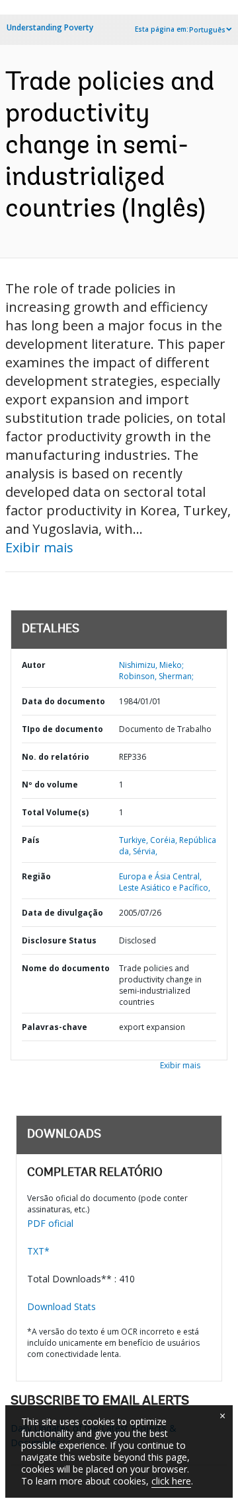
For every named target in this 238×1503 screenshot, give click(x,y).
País (31, 840)
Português (207, 29)
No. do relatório (55, 756)
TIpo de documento (62, 729)
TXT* (38, 1251)
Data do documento (63, 701)
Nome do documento (66, 968)
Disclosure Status (59, 940)
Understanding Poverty (50, 27)
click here (171, 1481)
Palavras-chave (54, 1027)
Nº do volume (50, 784)
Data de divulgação (62, 912)
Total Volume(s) (55, 812)
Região (36, 876)
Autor (34, 665)
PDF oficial (50, 1223)
